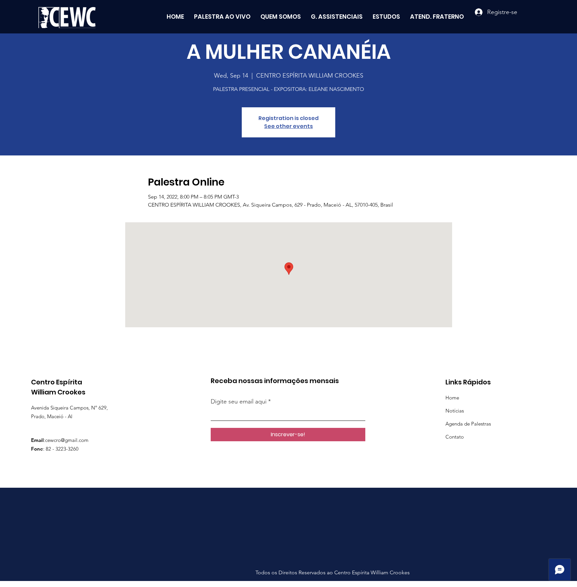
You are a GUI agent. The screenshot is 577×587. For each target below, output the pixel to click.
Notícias (454, 410)
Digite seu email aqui (238, 401)
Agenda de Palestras (468, 424)
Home (452, 397)
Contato (454, 437)
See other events (288, 126)
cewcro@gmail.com (66, 440)
